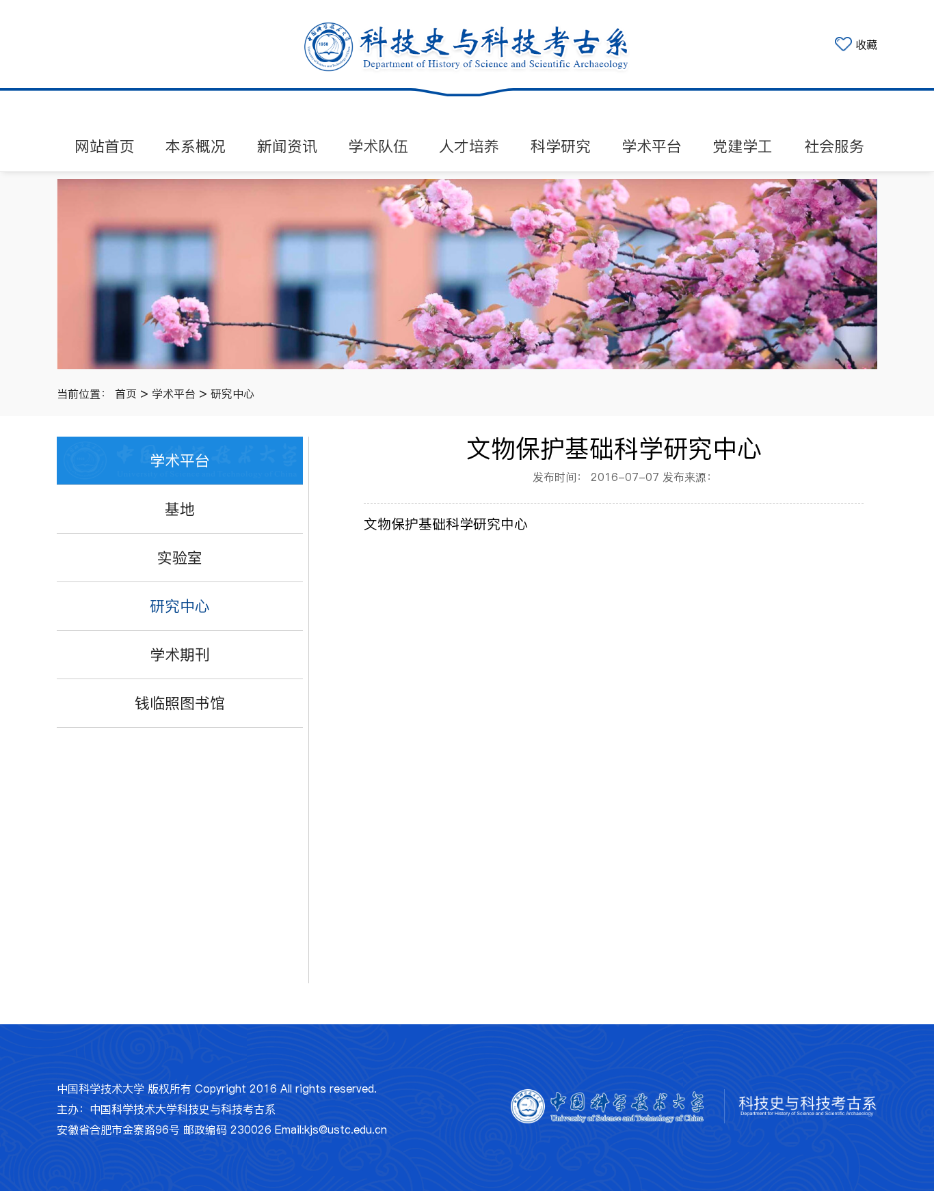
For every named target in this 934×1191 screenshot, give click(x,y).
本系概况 (195, 146)
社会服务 (834, 146)
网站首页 (105, 146)
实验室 (179, 557)
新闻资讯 (287, 146)
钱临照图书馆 (180, 703)
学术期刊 (180, 654)
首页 (126, 393)
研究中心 (232, 393)
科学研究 (561, 146)
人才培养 (469, 146)
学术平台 (652, 146)
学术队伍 (378, 146)
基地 (180, 509)
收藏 (866, 44)
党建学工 (742, 146)
